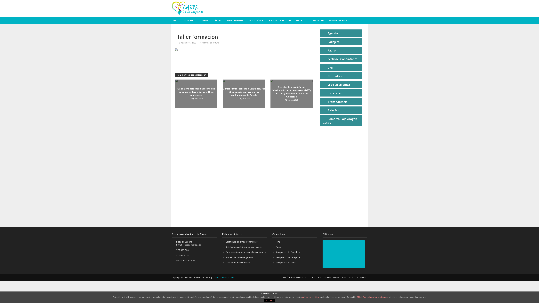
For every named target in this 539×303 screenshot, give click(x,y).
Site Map (361, 277)
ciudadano (188, 20)
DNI (330, 67)
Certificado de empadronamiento (242, 241)
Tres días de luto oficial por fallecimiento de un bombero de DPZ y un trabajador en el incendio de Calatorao (291, 92)
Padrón (332, 50)
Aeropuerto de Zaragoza (288, 257)
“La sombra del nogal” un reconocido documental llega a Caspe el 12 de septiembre (196, 91)
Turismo (204, 20)
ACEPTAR (269, 301)
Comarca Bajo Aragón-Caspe (340, 120)
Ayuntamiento (235, 20)
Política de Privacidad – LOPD (299, 277)
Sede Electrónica (338, 85)
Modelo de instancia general (239, 257)
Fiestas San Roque (339, 20)
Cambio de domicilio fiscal (238, 262)
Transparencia (337, 102)
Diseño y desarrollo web (224, 277)
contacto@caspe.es (185, 260)
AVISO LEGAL (348, 277)
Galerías (333, 110)
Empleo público (257, 20)
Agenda (273, 20)
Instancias (334, 93)
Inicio (176, 20)
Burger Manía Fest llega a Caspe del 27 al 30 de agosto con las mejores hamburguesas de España (244, 91)
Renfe (279, 246)
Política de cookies (328, 277)
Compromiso (319, 20)
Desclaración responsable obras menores (246, 252)
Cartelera (285, 20)
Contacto (300, 20)
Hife (278, 241)
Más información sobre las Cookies (372, 297)
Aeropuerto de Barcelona (288, 252)
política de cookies (310, 297)
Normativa (334, 76)
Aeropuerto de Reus (286, 262)
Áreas (218, 20)
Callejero (333, 42)
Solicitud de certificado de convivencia (244, 246)
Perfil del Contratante (342, 59)
